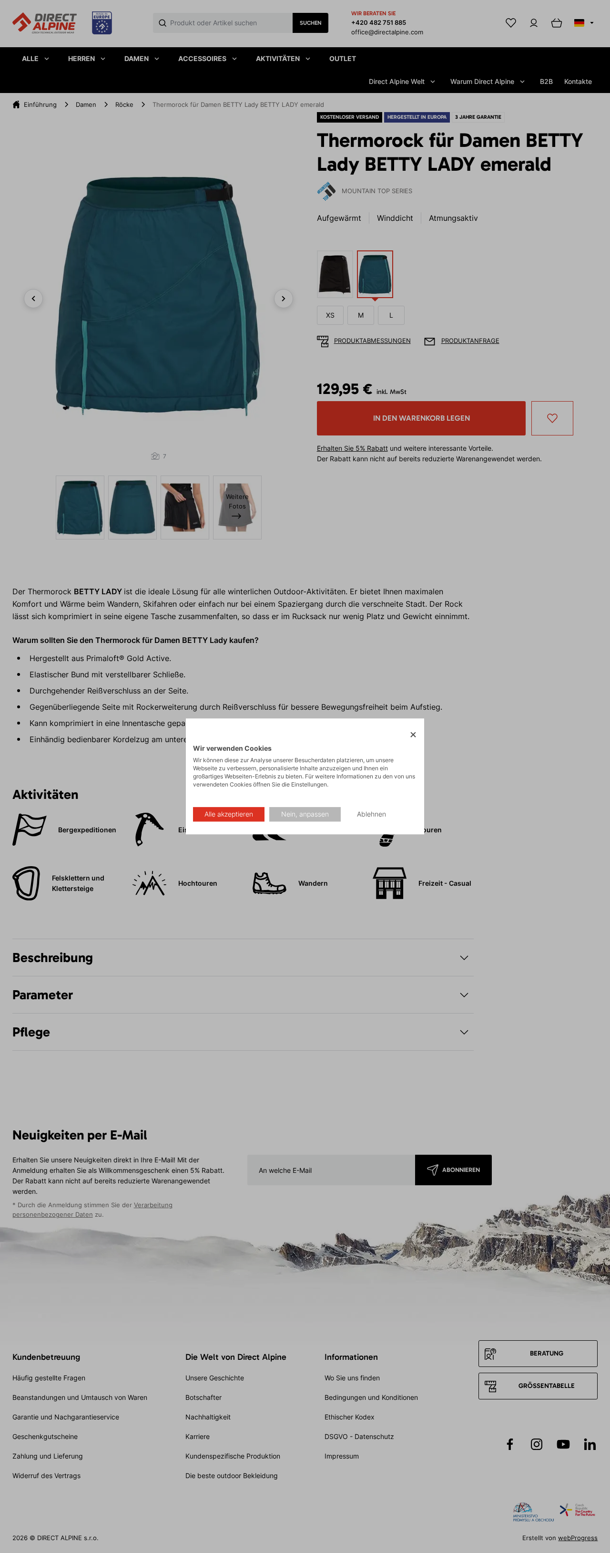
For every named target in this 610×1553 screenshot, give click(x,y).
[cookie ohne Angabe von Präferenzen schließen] (413, 734)
